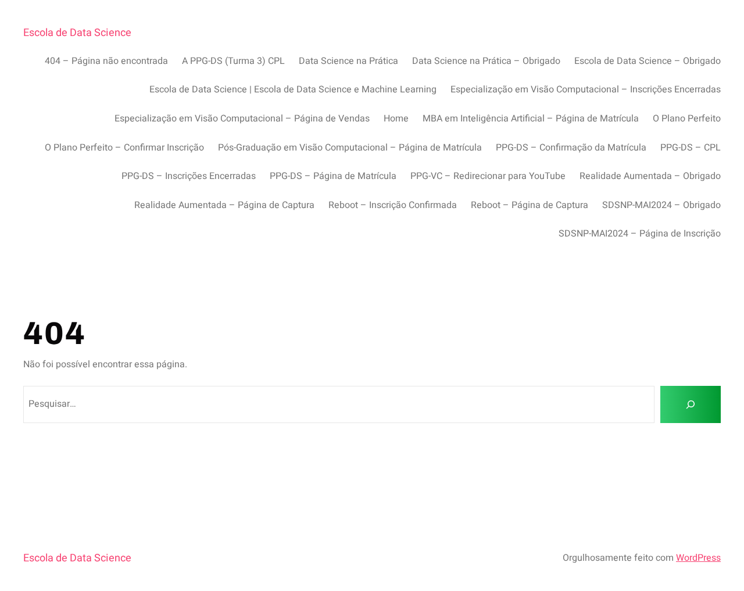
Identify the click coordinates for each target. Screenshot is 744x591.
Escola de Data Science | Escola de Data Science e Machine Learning (293, 89)
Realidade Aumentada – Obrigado (650, 176)
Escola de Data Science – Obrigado (647, 61)
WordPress (698, 558)
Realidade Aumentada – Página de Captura (224, 205)
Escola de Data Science (77, 33)
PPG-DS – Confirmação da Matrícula (571, 148)
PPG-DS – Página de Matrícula (333, 176)
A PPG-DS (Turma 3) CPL (233, 61)
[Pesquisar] (690, 404)
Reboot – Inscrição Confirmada (392, 205)
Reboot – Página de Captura (529, 205)
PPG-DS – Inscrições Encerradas (188, 176)
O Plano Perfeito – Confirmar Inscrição (124, 148)
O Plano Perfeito (687, 119)
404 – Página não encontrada (106, 61)
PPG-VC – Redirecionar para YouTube (488, 176)
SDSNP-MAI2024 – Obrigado (661, 205)
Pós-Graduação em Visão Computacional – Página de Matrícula (350, 148)
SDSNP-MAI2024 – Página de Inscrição (640, 234)
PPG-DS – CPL (690, 148)
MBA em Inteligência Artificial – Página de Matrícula (531, 119)
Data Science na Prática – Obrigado (486, 61)
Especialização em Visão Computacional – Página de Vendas (242, 119)
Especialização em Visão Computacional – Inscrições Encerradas (585, 89)
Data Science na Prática (348, 61)
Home (396, 119)
